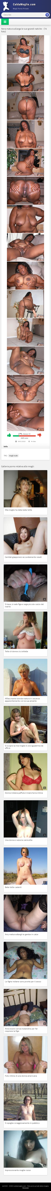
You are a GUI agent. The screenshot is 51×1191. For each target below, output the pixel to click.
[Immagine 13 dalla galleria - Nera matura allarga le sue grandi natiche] (25, 402)
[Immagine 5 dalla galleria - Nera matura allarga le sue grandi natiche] (25, 175)
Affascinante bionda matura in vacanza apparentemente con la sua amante (22, 699)
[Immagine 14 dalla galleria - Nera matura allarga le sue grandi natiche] (25, 430)
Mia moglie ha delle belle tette (18, 510)
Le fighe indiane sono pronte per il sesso (23, 981)
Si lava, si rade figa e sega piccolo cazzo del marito (24, 605)
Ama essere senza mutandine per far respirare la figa (21, 1029)
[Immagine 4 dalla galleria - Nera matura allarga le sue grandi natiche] (25, 147)
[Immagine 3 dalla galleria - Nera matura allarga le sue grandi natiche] (25, 119)
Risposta (26, 1188)
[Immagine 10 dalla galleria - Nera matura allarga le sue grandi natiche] (25, 317)
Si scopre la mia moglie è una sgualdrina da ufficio (24, 746)
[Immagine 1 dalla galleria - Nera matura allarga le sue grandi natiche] (25, 62)
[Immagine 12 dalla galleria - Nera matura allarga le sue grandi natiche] (25, 373)
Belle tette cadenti (13, 887)
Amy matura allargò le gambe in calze (21, 934)
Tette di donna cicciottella (16, 651)
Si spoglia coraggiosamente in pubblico (22, 1123)
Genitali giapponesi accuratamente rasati (23, 557)
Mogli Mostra (19, 6)
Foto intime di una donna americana (21, 1076)
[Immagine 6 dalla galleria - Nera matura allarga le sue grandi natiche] (25, 204)
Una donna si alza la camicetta (18, 840)
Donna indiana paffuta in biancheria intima (24, 793)
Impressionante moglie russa (18, 1170)
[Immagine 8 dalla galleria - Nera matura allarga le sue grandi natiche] (25, 260)
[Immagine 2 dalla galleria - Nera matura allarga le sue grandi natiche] (25, 90)
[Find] (47, 15)
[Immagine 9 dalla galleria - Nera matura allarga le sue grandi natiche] (25, 289)
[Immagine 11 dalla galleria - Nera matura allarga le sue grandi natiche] (25, 345)
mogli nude (13, 456)
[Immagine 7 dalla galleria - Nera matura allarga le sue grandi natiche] (25, 232)
